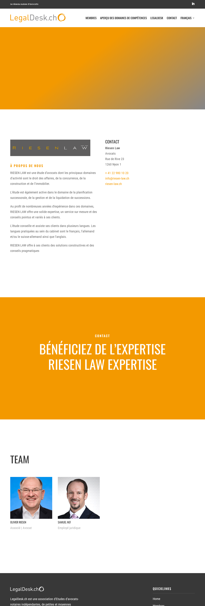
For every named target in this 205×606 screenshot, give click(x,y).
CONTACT (88, 383)
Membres (91, 18)
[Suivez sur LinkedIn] (193, 4)
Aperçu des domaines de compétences (123, 18)
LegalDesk (156, 18)
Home (156, 599)
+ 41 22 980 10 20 (116, 173)
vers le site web (123, 383)
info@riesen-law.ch (117, 178)
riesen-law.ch (113, 184)
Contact (172, 18)
